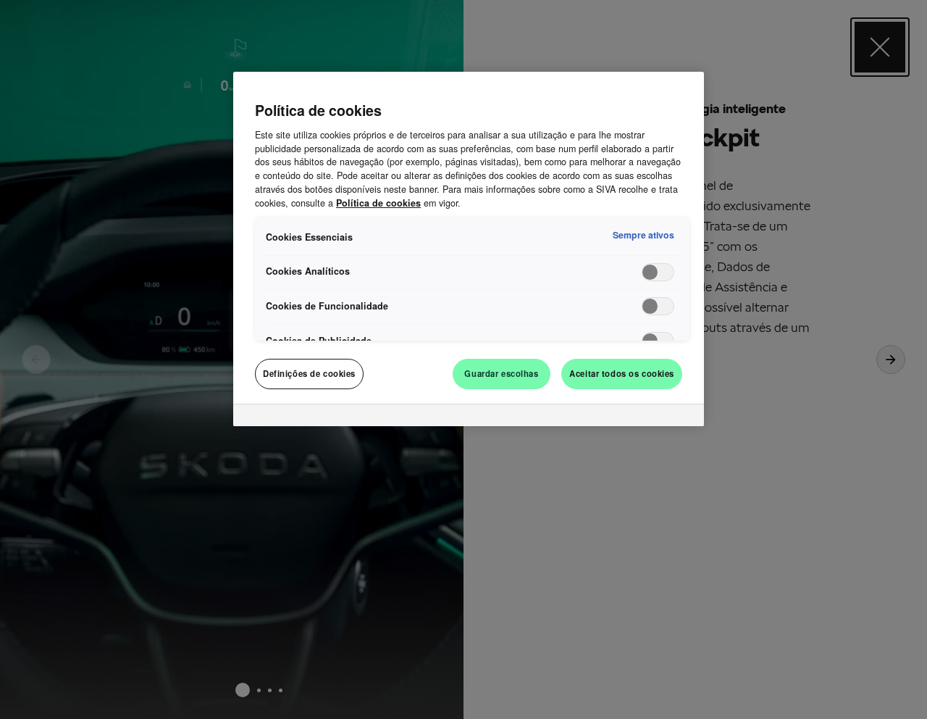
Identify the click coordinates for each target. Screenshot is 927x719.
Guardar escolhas (501, 373)
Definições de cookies (309, 373)
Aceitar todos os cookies (621, 373)
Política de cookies (378, 202)
